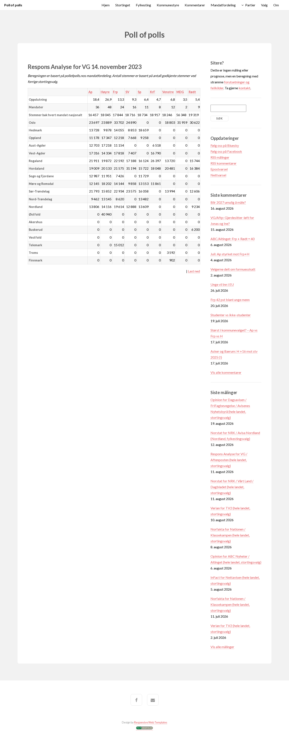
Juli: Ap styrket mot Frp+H (230, 254)
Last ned (194, 271)
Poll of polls (13, 5)
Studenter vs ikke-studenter (231, 315)
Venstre (168, 92)
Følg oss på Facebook (226, 151)
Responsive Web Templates (150, 722)
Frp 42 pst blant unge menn (230, 300)
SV (127, 92)
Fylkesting (143, 5)
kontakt (244, 88)
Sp (139, 92)
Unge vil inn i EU (222, 284)
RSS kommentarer (224, 163)
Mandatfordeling (223, 5)
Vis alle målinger (222, 647)
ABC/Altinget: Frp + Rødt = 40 (233, 239)
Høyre (105, 92)
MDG (180, 92)
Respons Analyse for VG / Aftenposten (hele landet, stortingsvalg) (229, 460)
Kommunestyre (168, 5)
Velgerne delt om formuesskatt (233, 269)
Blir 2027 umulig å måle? (228, 202)
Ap (90, 92)
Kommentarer (195, 5)
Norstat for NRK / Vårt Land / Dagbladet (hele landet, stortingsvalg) (232, 487)
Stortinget (122, 5)
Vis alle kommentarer (226, 372)
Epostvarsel (219, 169)
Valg (264, 5)
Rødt (192, 92)
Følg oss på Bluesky (225, 145)
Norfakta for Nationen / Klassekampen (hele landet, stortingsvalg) (230, 535)
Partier (250, 5)
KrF (152, 92)
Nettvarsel (218, 175)
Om (276, 5)
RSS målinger (220, 157)
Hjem (106, 5)
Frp (115, 92)
